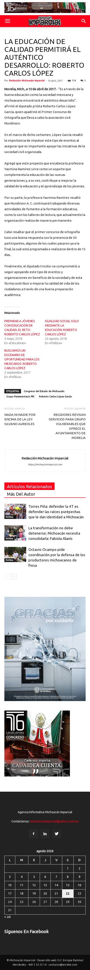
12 (34, 885)
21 (56, 893)
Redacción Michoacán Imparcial (27, 80)
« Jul (7, 917)
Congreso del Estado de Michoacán (44, 391)
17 (10, 893)
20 (45, 893)
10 (10, 885)
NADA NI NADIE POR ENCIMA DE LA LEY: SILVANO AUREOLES (19, 419)
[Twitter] (56, 833)
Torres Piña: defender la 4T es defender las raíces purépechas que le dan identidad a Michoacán (56, 511)
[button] (84, 21)
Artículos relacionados (29, 486)
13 (45, 885)
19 (34, 893)
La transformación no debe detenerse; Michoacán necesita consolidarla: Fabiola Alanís (54, 533)
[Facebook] (33, 833)
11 (21, 885)
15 (67, 885)
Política (9, 517)
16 (79, 885)
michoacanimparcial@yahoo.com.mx (54, 821)
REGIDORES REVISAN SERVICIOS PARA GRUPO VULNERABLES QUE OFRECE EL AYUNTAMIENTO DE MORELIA (67, 426)
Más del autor (21, 494)
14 (56, 885)
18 (21, 893)
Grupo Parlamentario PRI (20, 396)
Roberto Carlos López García (55, 396)
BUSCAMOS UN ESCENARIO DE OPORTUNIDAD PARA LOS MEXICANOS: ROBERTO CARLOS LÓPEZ (22, 359)
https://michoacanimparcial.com (45, 464)
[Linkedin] (45, 833)
